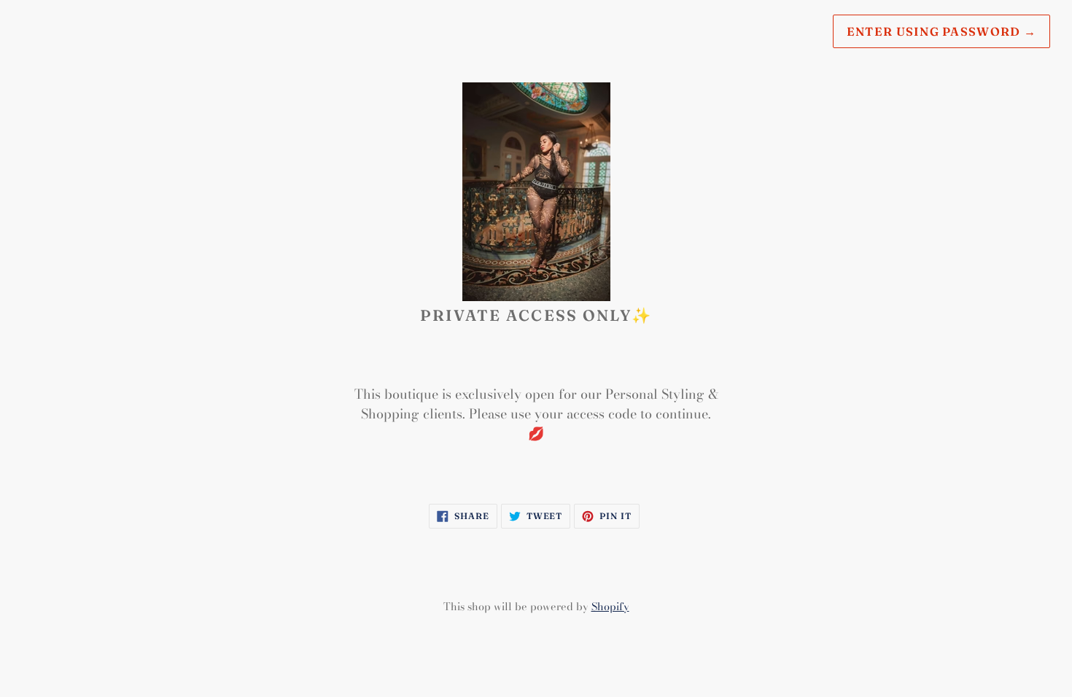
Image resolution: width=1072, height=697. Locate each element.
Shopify (610, 607)
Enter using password (941, 31)
